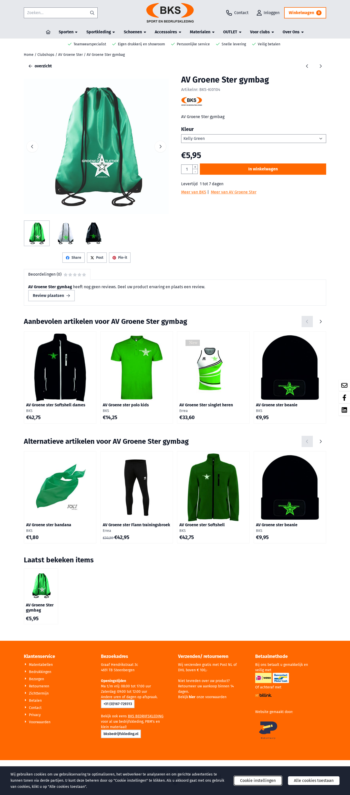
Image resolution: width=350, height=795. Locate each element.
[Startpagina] (48, 32)
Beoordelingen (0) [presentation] (44, 274)
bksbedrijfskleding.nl (121, 734)
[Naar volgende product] (320, 66)
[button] (268, 12)
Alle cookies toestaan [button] (314, 780)
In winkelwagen (263, 169)
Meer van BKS (193, 192)
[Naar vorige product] (307, 66)
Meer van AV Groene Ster (233, 192)
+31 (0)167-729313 (118, 704)
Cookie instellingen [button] (258, 780)
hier (192, 697)
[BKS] (191, 104)
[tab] (57, 274)
